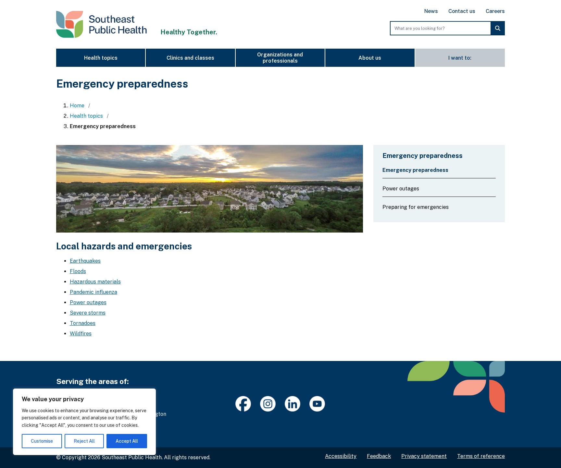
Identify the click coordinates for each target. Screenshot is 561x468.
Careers (495, 11)
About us (369, 58)
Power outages (88, 302)
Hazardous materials (95, 282)
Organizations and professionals (280, 58)
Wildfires (81, 333)
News (431, 11)
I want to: (459, 58)
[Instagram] (268, 404)
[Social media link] (317, 404)
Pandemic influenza (93, 292)
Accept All (127, 441)
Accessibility (340, 456)
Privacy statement (424, 456)
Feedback (379, 456)
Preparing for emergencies (415, 207)
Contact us (461, 11)
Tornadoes (82, 323)
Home (78, 105)
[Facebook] (243, 404)
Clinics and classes (190, 58)
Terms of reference (481, 456)
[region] (84, 422)
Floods (78, 271)
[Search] (498, 28)
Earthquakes (85, 261)
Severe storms (88, 313)
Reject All (84, 441)
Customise (42, 441)
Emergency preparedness (415, 170)
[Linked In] (292, 404)
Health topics (101, 58)
